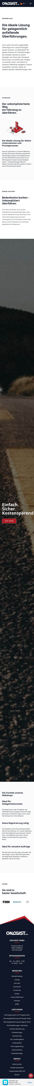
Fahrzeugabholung (17, 1046)
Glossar (17, 1075)
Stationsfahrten (17, 1050)
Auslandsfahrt (17, 1043)
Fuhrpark (17, 1001)
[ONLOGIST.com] (10, 3)
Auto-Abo (17, 983)
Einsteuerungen (17, 1032)
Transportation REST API (17, 1071)
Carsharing (17, 990)
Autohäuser (17, 987)
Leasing (17, 980)
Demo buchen (17, 1064)
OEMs (17, 1004)
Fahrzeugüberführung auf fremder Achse (17, 1018)
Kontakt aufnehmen (17, 1068)
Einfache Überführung (17, 1029)
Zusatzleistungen (17, 1053)
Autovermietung (17, 976)
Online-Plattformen (17, 997)
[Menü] (30, 3)
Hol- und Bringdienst (17, 1039)
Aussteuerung (17, 1036)
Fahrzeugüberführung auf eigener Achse (17, 1022)
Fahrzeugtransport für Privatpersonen (17, 1015)
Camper (17, 994)
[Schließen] (1, 1082)
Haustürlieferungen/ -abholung (17, 1025)
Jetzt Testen (9, 521)
